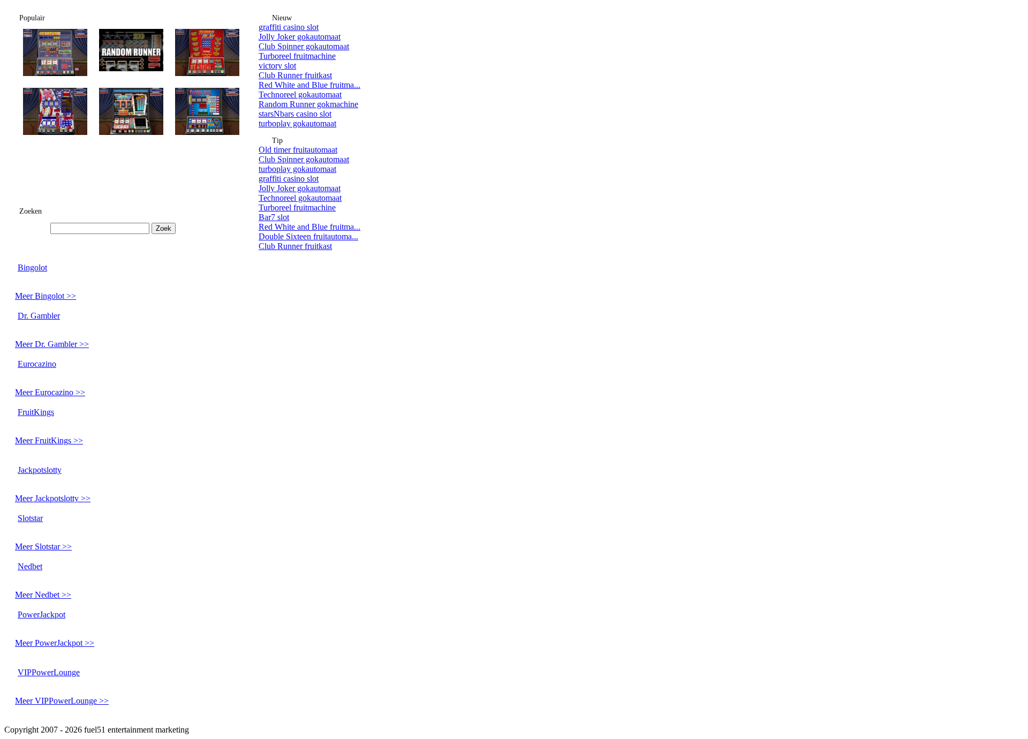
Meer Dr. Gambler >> (52, 344)
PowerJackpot (41, 614)
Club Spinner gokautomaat (304, 46)
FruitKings (36, 412)
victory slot (277, 65)
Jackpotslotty (40, 469)
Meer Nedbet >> (43, 594)
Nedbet (30, 566)
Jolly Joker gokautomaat (300, 36)
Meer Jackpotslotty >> (52, 498)
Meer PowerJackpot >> (54, 642)
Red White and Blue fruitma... (309, 84)
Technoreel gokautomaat (300, 94)
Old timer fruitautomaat (298, 149)
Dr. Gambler (39, 315)
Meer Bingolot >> (45, 295)
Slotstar (30, 518)
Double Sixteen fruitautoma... (308, 236)
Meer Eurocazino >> (50, 392)
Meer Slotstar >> (43, 546)
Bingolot (32, 267)
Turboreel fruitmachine (297, 56)
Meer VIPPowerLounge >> (62, 700)
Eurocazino (37, 363)
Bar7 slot (274, 217)
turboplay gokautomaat (297, 123)
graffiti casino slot (289, 27)
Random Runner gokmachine (308, 104)
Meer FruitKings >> (49, 440)
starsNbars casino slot (295, 113)
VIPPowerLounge (49, 672)
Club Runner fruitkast (295, 75)
